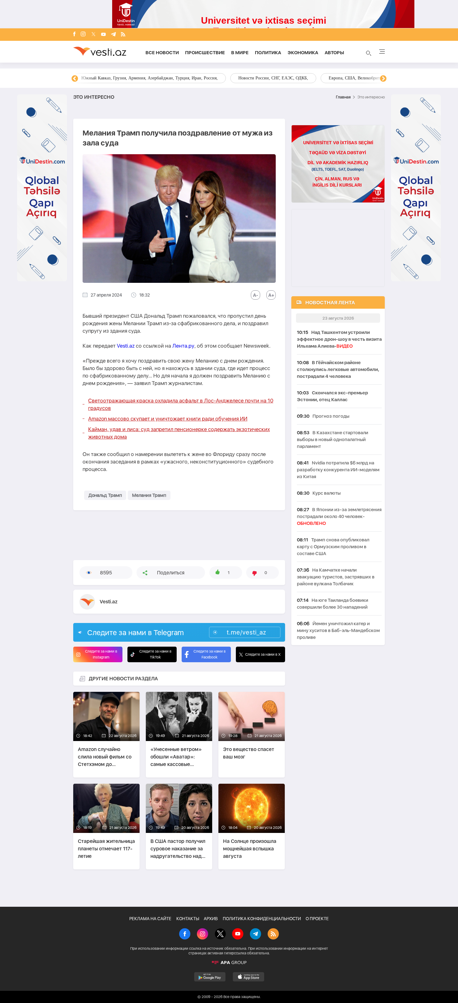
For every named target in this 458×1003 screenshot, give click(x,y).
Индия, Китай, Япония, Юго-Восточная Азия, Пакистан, (277, 78)
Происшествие (205, 52)
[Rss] (123, 35)
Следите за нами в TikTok (155, 654)
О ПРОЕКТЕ (317, 918)
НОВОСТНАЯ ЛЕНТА (330, 303)
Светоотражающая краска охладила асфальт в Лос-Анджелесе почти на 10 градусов (180, 404)
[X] (220, 934)
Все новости (162, 52)
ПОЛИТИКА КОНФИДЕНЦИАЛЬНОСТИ (262, 918)
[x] (93, 35)
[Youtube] (103, 35)
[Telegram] (113, 35)
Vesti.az (126, 346)
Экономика (303, 52)
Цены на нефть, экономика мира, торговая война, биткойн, (148, 78)
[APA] (229, 962)
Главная (343, 97)
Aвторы (334, 52)
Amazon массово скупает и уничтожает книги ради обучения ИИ (167, 419)
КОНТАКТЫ (187, 918)
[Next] (383, 79)
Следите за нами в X (263, 654)
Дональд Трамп (105, 495)
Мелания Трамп (149, 495)
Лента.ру (183, 346)
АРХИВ (211, 918)
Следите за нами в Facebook (209, 654)
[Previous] (75, 79)
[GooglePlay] (210, 977)
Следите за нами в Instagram (101, 654)
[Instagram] (83, 34)
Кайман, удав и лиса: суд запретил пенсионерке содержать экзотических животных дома (179, 433)
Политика (268, 52)
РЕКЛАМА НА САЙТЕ (150, 918)
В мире (240, 52)
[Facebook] (74, 34)
